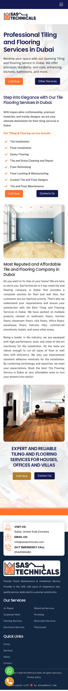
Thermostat (40, 627)
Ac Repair (8, 608)
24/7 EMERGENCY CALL (29, 547)
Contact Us (44, 475)
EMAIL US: (20, 537)
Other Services (47, 81)
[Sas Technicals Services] (19, 19)
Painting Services (12, 621)
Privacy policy (34, 677)
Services (8, 650)
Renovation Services (44, 621)
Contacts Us (47, 193)
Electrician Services (13, 627)
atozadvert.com (47, 685)
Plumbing (39, 614)
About (6, 656)
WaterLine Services (44, 608)
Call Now (13, 81)
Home (6, 644)
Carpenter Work (11, 614)
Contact (7, 663)
